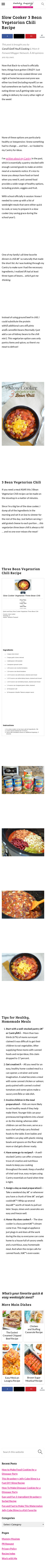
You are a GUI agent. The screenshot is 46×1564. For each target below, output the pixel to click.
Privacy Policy (9, 1548)
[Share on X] (19, 36)
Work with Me (9, 1558)
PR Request (8, 1543)
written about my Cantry (18, 158)
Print (23, 592)
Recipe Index (8, 1553)
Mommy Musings (11, 1538)
